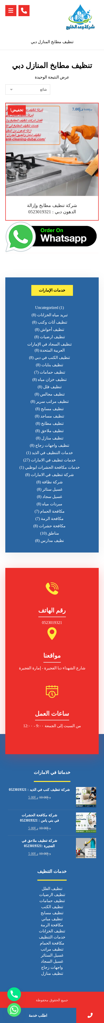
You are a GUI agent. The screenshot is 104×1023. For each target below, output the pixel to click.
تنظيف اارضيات (52, 895)
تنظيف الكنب (52, 907)
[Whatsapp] (14, 1010)
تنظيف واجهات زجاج (52, 445)
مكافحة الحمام (52, 511)
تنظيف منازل (52, 438)
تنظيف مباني (52, 919)
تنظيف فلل (52, 387)
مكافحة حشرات (52, 526)
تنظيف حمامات (52, 372)
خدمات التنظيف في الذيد (52, 453)
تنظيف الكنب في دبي (52, 357)
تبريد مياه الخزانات (52, 315)
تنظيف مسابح (52, 409)
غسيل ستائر (52, 489)
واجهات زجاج (52, 967)
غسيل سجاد (52, 496)
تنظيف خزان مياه (52, 379)
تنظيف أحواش (52, 329)
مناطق (53, 533)
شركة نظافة (52, 482)
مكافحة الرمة (52, 518)
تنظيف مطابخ (52, 423)
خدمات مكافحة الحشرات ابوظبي (52, 467)
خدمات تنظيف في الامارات (53, 460)
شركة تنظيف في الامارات (52, 475)
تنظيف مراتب (52, 949)
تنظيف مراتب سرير (52, 401)
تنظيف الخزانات (52, 931)
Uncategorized (46, 307)
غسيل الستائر (52, 955)
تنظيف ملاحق (52, 431)
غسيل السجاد (52, 961)
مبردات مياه (52, 504)
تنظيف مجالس (52, 394)
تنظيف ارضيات (52, 337)
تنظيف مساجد (52, 416)
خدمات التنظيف (52, 937)
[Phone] (14, 994)
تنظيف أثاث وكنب (52, 322)
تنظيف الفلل (52, 888)
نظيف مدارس (52, 540)
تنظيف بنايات (52, 365)
